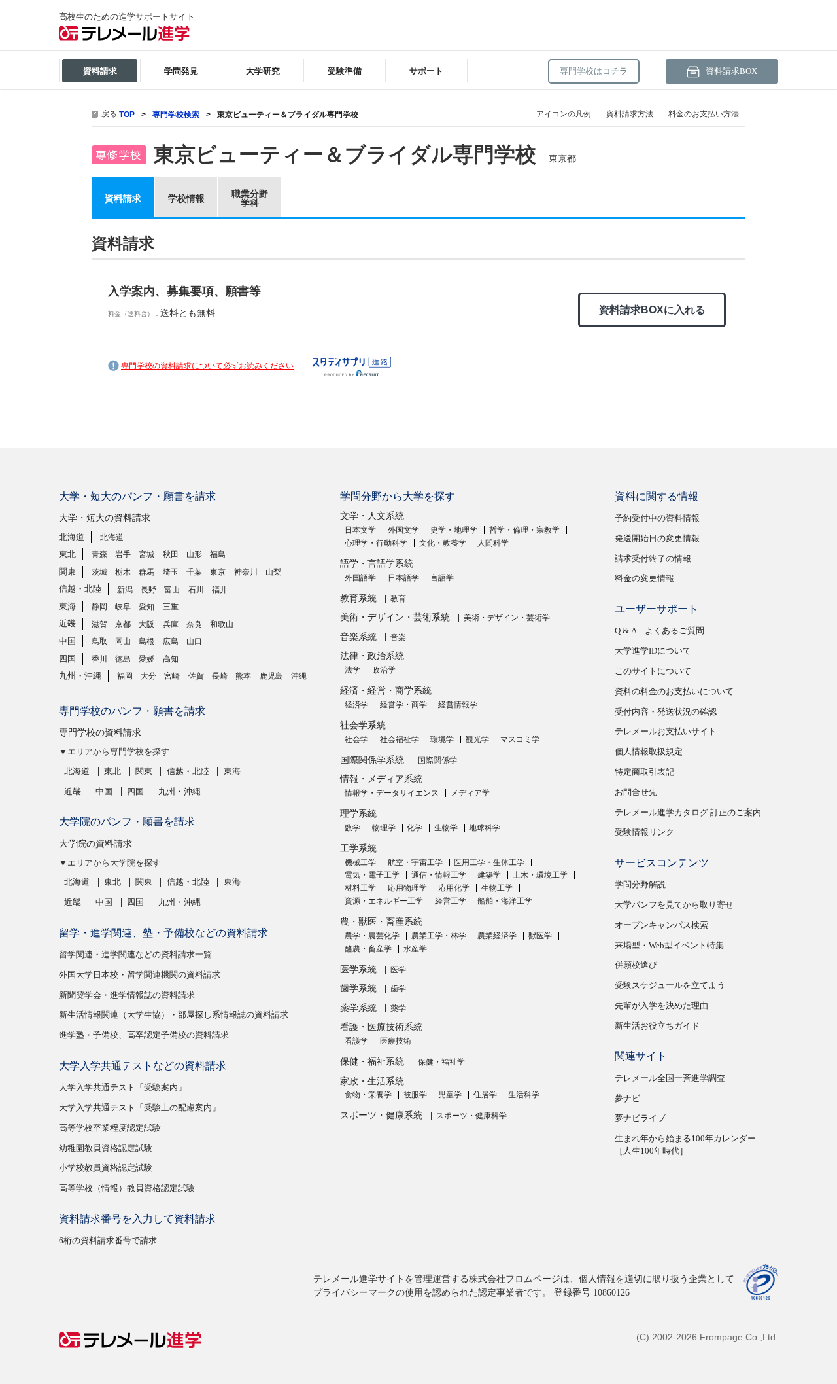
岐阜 (123, 606)
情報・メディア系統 (381, 779)
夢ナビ (627, 1098)
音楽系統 (358, 637)
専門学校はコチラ (594, 71)
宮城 (146, 554)
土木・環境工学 (540, 874)
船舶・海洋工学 (504, 901)
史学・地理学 (453, 530)
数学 (352, 827)
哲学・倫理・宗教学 (524, 530)
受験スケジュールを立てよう (670, 985)
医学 (398, 969)
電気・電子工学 (372, 874)
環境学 (442, 739)
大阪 (146, 624)
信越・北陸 (80, 589)
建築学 (489, 874)
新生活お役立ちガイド (657, 1026)
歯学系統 (358, 988)
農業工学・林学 (438, 935)
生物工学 (497, 888)
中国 (67, 641)
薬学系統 (358, 1008)
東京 (218, 572)
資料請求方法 (629, 113)
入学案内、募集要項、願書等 (184, 291)
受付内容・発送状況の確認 (666, 712)
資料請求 (123, 198)
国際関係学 (437, 760)
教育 (398, 598)
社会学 (356, 739)
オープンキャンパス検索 (661, 925)
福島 (218, 554)
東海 (67, 606)
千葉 (194, 572)
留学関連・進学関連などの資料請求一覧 (135, 954)
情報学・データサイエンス (392, 793)
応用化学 (454, 888)
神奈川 (246, 572)
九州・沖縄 (80, 676)
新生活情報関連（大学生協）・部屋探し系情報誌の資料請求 (173, 1015)
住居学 (485, 1094)
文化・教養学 (442, 543)
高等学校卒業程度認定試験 (110, 1128)
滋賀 (99, 624)
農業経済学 (497, 935)
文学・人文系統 (372, 516)
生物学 (446, 827)
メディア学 (470, 793)
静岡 (99, 606)
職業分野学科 (249, 198)
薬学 (398, 1008)
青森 (99, 554)
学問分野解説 (640, 884)
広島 (171, 641)
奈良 (194, 624)
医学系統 (358, 969)
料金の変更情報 (644, 578)
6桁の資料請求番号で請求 (108, 1240)
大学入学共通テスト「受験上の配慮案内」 (139, 1107)
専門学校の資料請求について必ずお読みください (207, 365)
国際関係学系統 (372, 760)
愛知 (146, 606)
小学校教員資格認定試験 (105, 1168)
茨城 (99, 572)
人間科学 (493, 543)
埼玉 (171, 572)
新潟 (125, 589)
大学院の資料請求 (95, 844)
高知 (171, 659)
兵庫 (171, 624)
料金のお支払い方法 (703, 113)
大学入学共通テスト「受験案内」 (122, 1087)
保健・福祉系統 (372, 1062)
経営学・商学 (403, 704)
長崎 (220, 676)
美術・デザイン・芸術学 (507, 617)
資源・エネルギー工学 (384, 901)
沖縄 (299, 676)
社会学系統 (363, 725)
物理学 (384, 827)
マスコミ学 (519, 739)
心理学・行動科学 (376, 543)
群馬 (146, 572)
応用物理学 (407, 888)
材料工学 (360, 888)
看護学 (356, 1041)
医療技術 (395, 1041)
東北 (67, 554)
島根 (146, 641)
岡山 (123, 641)
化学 (414, 827)
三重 (171, 606)
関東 (67, 572)
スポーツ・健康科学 (471, 1115)
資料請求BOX (730, 71)
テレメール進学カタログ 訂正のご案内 (688, 812)
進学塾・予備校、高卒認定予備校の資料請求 (144, 1035)
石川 (196, 589)
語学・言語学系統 (376, 564)
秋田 (171, 554)
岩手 (123, 554)
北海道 (71, 537)
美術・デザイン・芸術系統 (395, 617)
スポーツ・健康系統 (381, 1115)
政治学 (384, 670)
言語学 (442, 577)
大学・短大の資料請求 (104, 518)
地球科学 (484, 827)
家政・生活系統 (372, 1081)
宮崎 (172, 676)
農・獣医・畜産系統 (381, 922)
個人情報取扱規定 (649, 751)
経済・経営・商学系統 (386, 691)
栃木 (123, 572)
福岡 (125, 676)
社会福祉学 (399, 739)
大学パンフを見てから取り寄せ (674, 905)
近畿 (67, 623)
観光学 (477, 739)
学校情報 (186, 198)
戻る (109, 113)
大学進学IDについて (653, 651)
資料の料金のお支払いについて (674, 691)
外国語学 (360, 577)
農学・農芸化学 (372, 935)
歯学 (398, 988)
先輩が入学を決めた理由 (661, 1005)
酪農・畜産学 (368, 948)
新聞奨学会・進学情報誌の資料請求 (127, 995)
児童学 (450, 1094)
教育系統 (358, 598)
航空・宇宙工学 (415, 862)
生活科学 (523, 1094)
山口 (194, 641)
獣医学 (540, 935)
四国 (67, 659)
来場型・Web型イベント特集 (669, 945)
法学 (352, 670)
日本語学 (403, 577)
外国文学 (403, 530)
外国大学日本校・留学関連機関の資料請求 (139, 975)
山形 (194, 554)
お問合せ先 (636, 792)
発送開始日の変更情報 (657, 538)
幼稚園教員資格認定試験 (105, 1148)
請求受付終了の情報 (653, 558)
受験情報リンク (644, 832)
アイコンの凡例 (563, 113)
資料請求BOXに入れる (652, 309)
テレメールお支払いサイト (666, 731)
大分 (148, 676)
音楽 (398, 637)
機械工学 (360, 862)
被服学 (415, 1094)
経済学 (356, 704)
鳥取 (99, 641)
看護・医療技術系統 (381, 1027)
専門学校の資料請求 (100, 732)
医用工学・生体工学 (489, 862)
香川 (99, 659)
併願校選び (636, 965)
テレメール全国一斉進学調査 (670, 1078)
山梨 (273, 572)
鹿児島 (271, 676)
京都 (123, 624)
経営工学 (450, 901)
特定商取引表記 (644, 772)
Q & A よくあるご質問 (659, 630)
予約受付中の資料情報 (657, 518)
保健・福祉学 (441, 1062)
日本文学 (360, 530)
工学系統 (358, 848)
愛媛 (146, 659)
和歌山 (221, 624)
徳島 (123, 659)
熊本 (243, 676)
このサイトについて (653, 671)
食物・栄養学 (368, 1094)
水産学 (415, 948)
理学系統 (358, 814)
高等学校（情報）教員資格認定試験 (127, 1188)
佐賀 (196, 676)
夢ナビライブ (640, 1118)
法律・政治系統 (372, 656)
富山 (172, 589)
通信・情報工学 (438, 874)
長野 (148, 589)
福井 (220, 589)
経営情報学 (457, 704)
